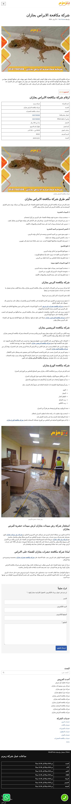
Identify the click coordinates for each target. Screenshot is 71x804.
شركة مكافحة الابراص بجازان (61, 712)
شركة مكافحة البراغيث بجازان (60, 706)
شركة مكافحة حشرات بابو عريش (52, 306)
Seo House (62, 19)
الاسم (65, 598)
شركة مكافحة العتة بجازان (60, 349)
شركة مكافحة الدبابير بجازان (61, 696)
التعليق (64, 622)
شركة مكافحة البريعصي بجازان (40, 343)
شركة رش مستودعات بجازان (61, 686)
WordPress (52, 752)
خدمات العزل (65, 735)
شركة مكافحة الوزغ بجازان (15, 420)
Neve (68, 752)
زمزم (68, 741)
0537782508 (36, 115)
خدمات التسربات (64, 728)
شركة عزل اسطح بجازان (62, 692)
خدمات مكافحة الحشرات (62, 738)
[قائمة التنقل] (3, 3)
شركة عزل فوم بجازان (63, 689)
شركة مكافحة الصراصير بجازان (55, 318)
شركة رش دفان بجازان (60, 539)
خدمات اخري (66, 722)
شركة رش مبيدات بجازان (14, 534)
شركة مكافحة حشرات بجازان (25, 557)
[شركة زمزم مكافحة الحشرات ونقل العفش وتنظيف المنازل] (64, 3)
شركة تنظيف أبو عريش (62, 682)
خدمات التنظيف (65, 731)
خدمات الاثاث (65, 725)
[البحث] (3, 672)
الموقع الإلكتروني (61, 614)
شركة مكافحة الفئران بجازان (61, 702)
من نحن (3, 802)
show (61, 92)
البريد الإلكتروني (62, 606)
